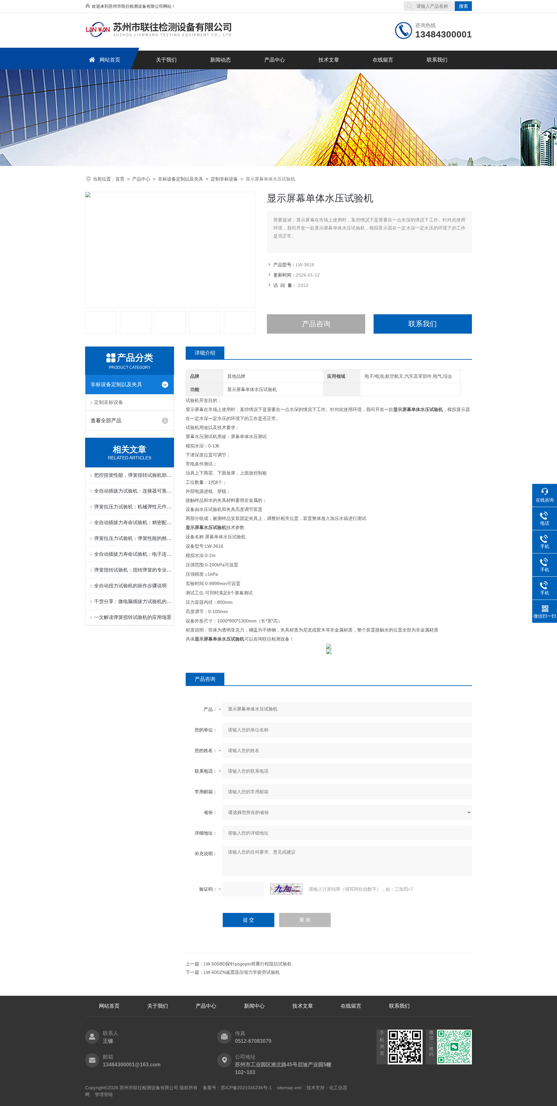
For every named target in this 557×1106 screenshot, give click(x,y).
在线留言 (383, 60)
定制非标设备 (224, 178)
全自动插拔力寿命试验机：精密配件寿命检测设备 (132, 522)
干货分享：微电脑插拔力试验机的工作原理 (132, 601)
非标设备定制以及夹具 (180, 178)
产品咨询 (316, 324)
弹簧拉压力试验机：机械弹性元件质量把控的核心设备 (132, 506)
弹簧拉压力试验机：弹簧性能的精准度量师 (132, 538)
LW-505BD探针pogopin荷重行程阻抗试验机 (248, 963)
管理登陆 (104, 1094)
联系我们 (437, 60)
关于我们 (166, 60)
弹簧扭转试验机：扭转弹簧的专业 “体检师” (132, 570)
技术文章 (328, 60)
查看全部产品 (106, 420)
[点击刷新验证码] (286, 889)
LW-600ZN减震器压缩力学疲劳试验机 (242, 972)
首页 (119, 178)
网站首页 (110, 60)
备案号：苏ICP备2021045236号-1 (237, 1087)
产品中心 (274, 60)
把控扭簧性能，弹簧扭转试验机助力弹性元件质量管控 (132, 475)
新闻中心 (254, 1006)
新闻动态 (220, 60)
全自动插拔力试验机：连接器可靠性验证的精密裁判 (132, 491)
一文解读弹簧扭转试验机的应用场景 (132, 617)
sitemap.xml (289, 1087)
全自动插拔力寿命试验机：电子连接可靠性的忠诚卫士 (132, 554)
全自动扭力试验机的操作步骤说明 (130, 585)
